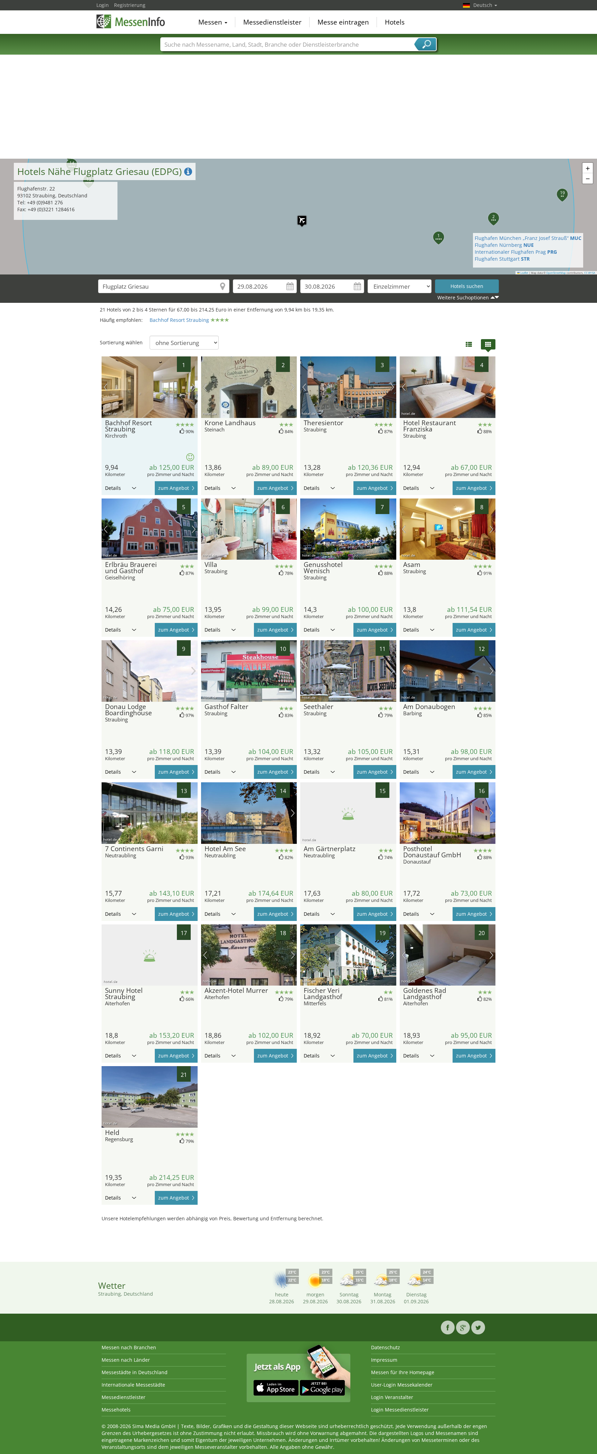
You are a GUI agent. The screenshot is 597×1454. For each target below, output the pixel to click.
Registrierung (129, 5)
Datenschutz (385, 1347)
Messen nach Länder (126, 1360)
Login (102, 5)
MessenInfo (130, 21)
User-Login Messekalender (402, 1384)
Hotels (395, 22)
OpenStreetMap (556, 272)
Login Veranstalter (392, 1397)
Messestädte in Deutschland (135, 1372)
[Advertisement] (298, 106)
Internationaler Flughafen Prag (516, 252)
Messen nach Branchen (129, 1347)
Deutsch (483, 5)
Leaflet (524, 272)
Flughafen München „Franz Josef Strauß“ (528, 238)
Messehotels (116, 1409)
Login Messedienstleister (400, 1409)
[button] (298, 217)
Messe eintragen (343, 22)
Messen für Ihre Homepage (402, 1372)
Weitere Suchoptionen (463, 297)
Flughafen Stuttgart (502, 258)
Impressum (384, 1360)
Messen (211, 22)
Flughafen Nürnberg (504, 245)
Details (113, 488)
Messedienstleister (272, 22)
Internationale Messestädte (133, 1384)
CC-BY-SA (589, 272)
